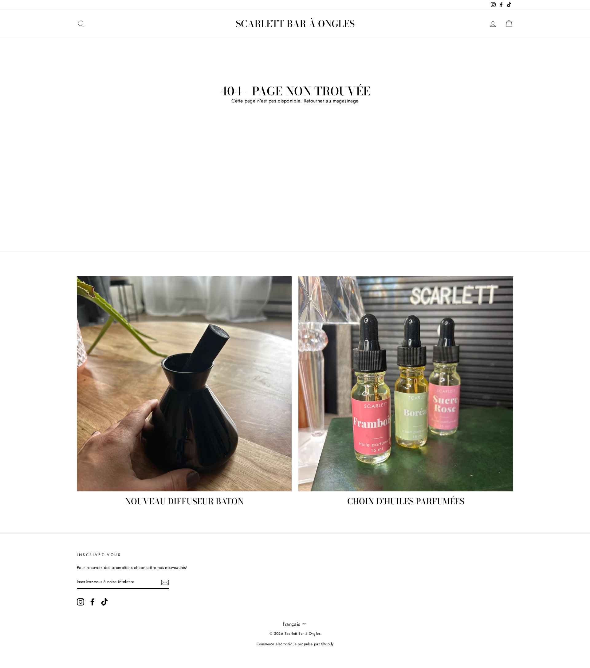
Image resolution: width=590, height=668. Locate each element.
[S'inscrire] (165, 582)
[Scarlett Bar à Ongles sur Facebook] (92, 602)
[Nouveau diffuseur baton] (184, 383)
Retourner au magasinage (331, 100)
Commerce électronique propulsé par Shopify (295, 644)
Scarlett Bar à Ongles (295, 23)
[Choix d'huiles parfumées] (405, 383)
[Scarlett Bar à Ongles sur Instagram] (80, 602)
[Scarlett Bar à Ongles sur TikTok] (104, 602)
